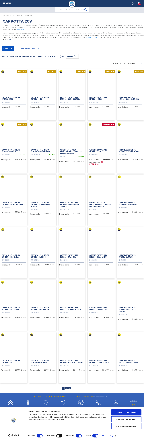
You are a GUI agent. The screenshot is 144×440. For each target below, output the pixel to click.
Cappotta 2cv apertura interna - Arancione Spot (40, 151)
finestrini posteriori (92, 37)
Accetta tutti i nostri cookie (126, 412)
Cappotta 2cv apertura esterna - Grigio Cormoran (70, 98)
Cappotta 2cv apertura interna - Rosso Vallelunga (129, 98)
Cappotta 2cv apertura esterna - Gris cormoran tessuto (40, 204)
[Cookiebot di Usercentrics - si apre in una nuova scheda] (13, 435)
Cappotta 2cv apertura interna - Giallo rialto (40, 361)
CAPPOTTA (20, 15)
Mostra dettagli (108, 436)
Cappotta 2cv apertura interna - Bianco (98, 98)
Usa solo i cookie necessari (126, 426)
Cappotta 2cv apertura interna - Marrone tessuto (129, 361)
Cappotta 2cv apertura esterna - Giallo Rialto (69, 256)
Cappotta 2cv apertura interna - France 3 (11, 151)
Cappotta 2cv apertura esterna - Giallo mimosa (98, 256)
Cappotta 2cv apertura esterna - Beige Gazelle (11, 256)
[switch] (59, 435)
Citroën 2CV (20, 29)
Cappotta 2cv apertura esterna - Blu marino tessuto (13, 203)
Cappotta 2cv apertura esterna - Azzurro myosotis (71, 308)
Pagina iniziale (7, 15)
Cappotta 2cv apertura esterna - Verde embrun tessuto (127, 309)
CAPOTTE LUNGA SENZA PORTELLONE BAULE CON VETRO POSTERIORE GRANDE (70, 152)
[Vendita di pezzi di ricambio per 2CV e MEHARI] (72, 3)
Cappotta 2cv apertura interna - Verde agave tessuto (71, 361)
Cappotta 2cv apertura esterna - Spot (11, 361)
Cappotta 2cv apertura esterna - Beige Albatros (128, 203)
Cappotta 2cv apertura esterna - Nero (40, 98)
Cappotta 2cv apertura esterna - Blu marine (127, 256)
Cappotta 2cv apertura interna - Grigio (98, 151)
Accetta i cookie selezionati (126, 419)
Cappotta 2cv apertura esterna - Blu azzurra (11, 308)
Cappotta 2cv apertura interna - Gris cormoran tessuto (69, 204)
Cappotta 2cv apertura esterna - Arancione (40, 256)
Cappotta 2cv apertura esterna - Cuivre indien (98, 308)
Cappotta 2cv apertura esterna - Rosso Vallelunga (129, 151)
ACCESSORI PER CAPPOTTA (28, 48)
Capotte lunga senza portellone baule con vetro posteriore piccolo (100, 204)
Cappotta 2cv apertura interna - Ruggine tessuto (99, 361)
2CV (14, 15)
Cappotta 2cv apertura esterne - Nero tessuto (40, 308)
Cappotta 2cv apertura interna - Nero (11, 98)
